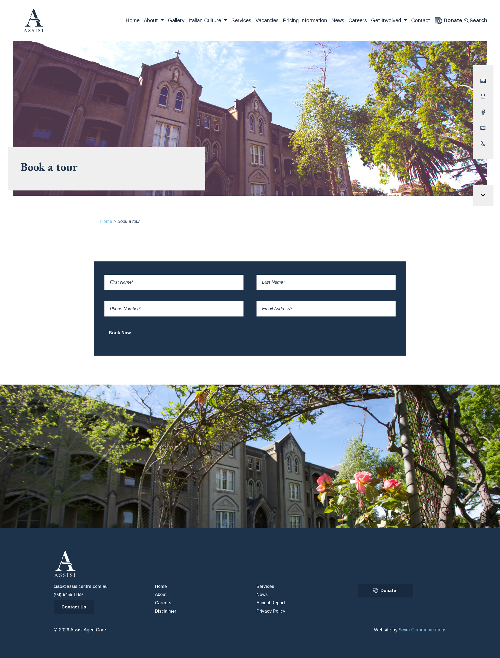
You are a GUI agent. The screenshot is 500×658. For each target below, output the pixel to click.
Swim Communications (422, 629)
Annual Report (271, 602)
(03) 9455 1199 (68, 594)
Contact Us (73, 607)
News (337, 20)
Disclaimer (165, 611)
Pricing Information (305, 20)
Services (241, 20)
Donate (453, 20)
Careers (357, 20)
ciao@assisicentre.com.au (81, 586)
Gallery (176, 20)
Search (478, 20)
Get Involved (387, 20)
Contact (420, 20)
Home (133, 20)
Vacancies (267, 20)
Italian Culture (206, 20)
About (151, 20)
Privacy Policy (271, 611)
